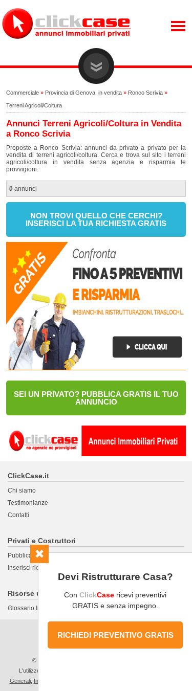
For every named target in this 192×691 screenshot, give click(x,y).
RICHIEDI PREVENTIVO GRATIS (115, 635)
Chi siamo (22, 490)
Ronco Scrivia (145, 93)
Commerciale (22, 93)
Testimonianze (28, 502)
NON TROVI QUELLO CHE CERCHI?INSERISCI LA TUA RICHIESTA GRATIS (96, 219)
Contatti (18, 515)
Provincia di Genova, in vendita (83, 93)
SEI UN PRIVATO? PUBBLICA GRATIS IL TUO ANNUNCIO (96, 398)
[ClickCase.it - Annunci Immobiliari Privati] (66, 46)
